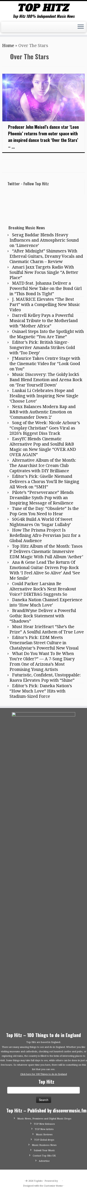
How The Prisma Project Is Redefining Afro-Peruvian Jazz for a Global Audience (45, 535)
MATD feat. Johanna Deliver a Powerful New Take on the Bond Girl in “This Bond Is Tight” (46, 288)
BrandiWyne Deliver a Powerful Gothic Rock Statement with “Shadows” (43, 616)
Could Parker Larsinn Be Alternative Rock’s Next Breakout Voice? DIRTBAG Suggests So (43, 589)
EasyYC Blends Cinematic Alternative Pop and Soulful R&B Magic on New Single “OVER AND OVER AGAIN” (43, 446)
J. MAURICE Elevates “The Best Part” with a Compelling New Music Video (45, 304)
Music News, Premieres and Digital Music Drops (44, 1118)
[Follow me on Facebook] (9, 29)
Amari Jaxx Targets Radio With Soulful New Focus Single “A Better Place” (44, 272)
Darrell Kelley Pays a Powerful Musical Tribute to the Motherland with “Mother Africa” (44, 320)
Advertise (44, 1161)
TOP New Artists (44, 1129)
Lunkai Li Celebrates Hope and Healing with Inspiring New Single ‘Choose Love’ (44, 396)
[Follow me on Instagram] (14, 29)
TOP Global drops (44, 1139)
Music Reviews (44, 1134)
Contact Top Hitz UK (44, 1155)
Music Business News (44, 1145)
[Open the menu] (80, 27)
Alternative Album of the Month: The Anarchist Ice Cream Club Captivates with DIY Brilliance (43, 465)
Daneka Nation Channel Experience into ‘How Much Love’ (46, 602)
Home (8, 45)
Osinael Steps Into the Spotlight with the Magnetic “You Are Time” (47, 334)
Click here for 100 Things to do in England (43, 1074)
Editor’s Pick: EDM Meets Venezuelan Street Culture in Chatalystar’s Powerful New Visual (44, 643)
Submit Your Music (44, 1150)
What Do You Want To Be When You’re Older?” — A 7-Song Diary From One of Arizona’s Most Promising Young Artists (42, 661)
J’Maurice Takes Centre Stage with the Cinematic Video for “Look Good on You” (45, 363)
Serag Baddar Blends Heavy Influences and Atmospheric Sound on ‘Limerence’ (44, 240)
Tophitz (38, 1181)
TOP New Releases (44, 1124)
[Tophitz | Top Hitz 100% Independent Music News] (43, 7)
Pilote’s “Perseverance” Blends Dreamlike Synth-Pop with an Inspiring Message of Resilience (42, 497)
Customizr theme (53, 1185)
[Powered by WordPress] (59, 1180)
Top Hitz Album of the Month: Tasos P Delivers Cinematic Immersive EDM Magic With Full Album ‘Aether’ (46, 551)
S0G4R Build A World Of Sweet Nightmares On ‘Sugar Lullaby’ (41, 522)
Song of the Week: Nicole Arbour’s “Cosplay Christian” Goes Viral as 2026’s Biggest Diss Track (45, 428)
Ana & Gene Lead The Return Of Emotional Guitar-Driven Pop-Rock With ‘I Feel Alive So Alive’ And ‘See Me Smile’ (45, 570)
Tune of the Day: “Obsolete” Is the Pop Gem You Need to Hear (44, 511)
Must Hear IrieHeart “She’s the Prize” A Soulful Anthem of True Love (47, 629)
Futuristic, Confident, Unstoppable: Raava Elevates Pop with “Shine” (45, 677)
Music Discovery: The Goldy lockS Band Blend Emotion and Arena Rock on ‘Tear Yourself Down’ (46, 380)
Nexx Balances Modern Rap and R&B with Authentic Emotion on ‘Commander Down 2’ (43, 412)
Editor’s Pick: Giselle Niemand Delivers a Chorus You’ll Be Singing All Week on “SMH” (44, 481)
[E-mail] (5, 29)
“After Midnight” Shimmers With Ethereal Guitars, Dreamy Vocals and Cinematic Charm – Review (46, 256)
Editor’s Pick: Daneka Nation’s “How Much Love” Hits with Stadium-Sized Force (41, 691)
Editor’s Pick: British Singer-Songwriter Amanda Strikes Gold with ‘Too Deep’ (42, 347)
